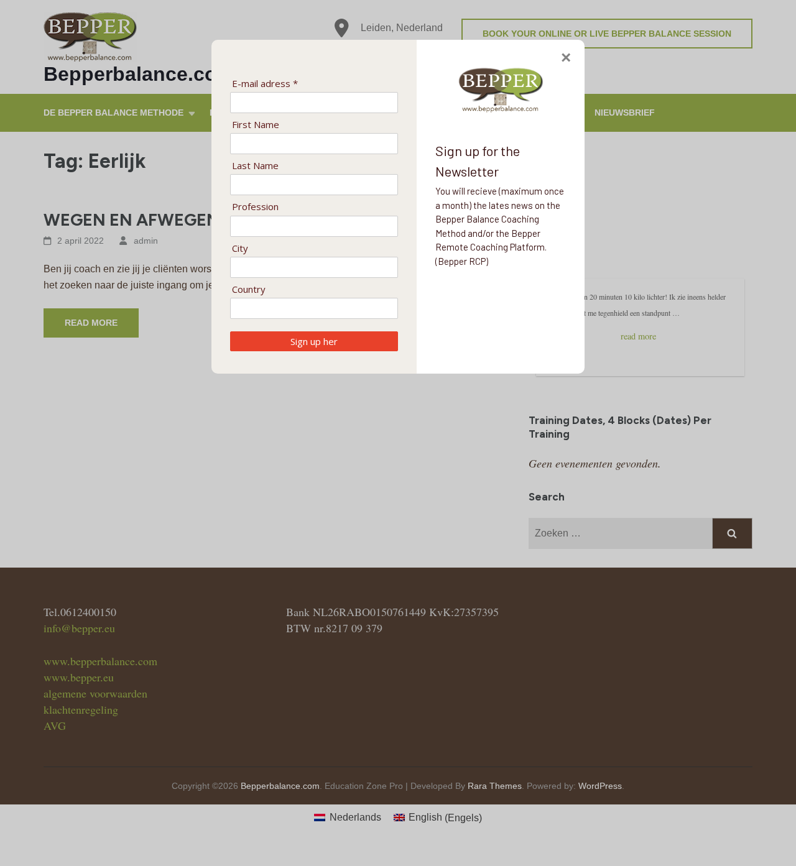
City (240, 248)
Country (249, 289)
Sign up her (314, 341)
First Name (255, 125)
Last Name (255, 166)
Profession (255, 207)
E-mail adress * (265, 84)
